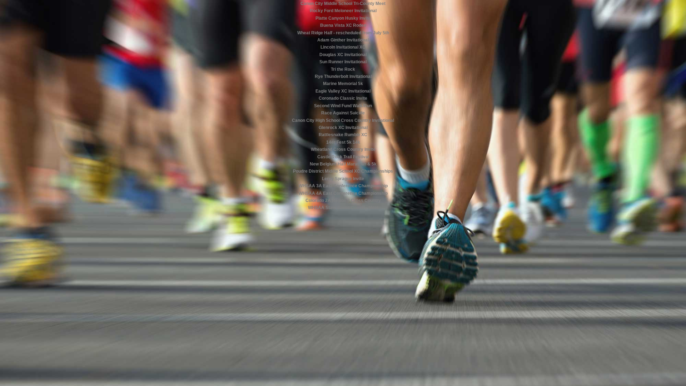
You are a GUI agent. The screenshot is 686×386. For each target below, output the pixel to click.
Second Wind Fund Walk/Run (343, 105)
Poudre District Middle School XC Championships (343, 171)
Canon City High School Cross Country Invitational (343, 120)
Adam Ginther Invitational (343, 40)
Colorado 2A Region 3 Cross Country (343, 200)
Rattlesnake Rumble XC (343, 134)
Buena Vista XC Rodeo (343, 25)
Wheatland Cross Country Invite (343, 149)
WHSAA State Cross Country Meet (343, 207)
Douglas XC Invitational (343, 54)
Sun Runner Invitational (343, 61)
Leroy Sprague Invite (343, 178)
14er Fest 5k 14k (343, 142)
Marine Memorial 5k (343, 83)
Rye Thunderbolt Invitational (343, 76)
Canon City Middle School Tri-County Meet (343, 3)
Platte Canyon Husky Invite (343, 18)
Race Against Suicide (343, 112)
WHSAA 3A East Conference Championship (343, 185)
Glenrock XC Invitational (343, 127)
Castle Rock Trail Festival (343, 156)
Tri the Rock (343, 69)
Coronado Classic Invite (343, 98)
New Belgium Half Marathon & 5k (343, 164)
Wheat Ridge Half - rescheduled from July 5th (343, 32)
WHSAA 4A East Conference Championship (343, 193)
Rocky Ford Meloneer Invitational (343, 10)
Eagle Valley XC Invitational (343, 91)
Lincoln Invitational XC (343, 47)
